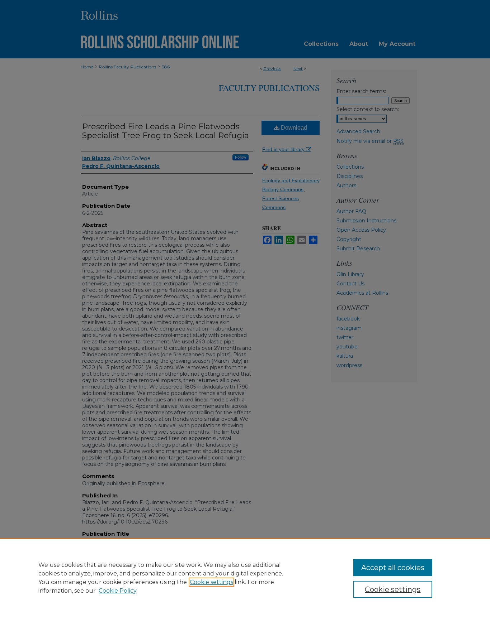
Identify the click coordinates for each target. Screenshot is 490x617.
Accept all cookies (392, 567)
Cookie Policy (118, 590)
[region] (245, 577)
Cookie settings (211, 582)
